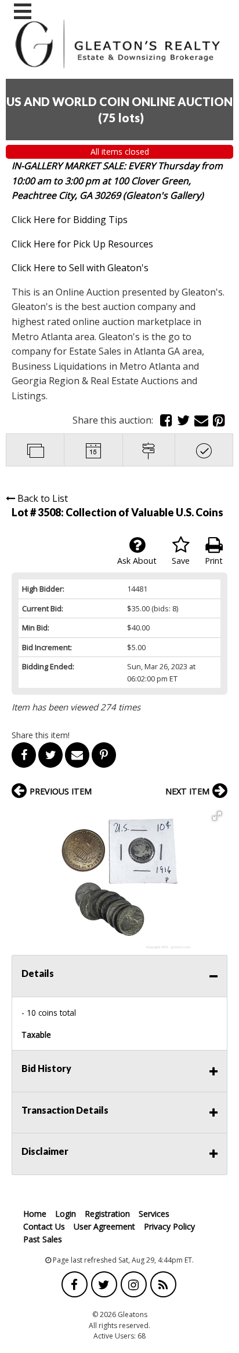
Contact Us (44, 1226)
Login (65, 1213)
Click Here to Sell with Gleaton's (80, 267)
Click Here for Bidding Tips (70, 219)
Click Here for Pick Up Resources (82, 244)
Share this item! (41, 735)
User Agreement (104, 1226)
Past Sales (42, 1239)
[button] (217, 816)
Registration (107, 1213)
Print (214, 560)
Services (154, 1213)
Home (34, 1213)
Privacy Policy (169, 1226)
